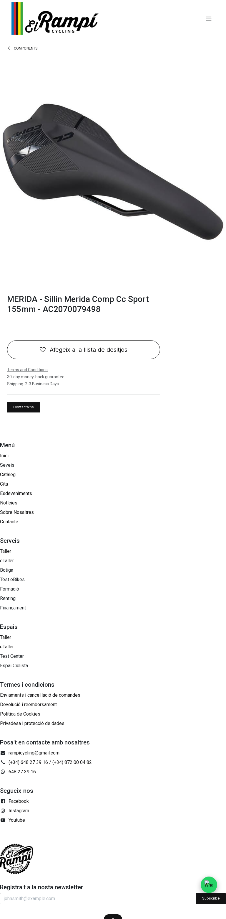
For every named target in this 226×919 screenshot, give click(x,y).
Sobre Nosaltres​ (17, 512)
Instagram (19, 810)
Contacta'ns (23, 407)
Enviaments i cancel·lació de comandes (40, 695)
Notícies (8, 503)
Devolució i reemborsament (28, 704)
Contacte (9, 522)
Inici (4, 455)
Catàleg (8, 474)
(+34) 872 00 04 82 (72, 762)
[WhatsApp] (209, 885)
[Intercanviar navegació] (209, 18)
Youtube (17, 820)
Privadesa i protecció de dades (32, 723)
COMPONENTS (25, 48)
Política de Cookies (20, 714)
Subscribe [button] (211, 898)
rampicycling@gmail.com (34, 753)
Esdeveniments (16, 493)
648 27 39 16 (22, 772)
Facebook (19, 801)
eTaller (7, 647)
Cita (4, 484)
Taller (5, 551)
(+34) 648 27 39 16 (28, 762)
